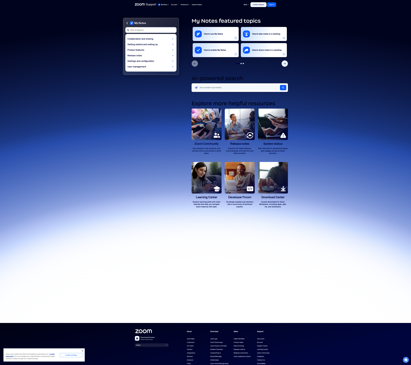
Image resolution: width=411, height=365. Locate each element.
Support (260, 331)
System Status (197, 5)
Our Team (190, 346)
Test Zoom (260, 339)
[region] (44, 355)
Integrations (191, 353)
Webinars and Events (241, 353)
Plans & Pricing (239, 346)
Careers (189, 349)
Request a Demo (239, 349)
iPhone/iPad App (215, 356)
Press (189, 363)
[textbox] (150, 30)
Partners (190, 356)
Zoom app (213, 339)
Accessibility (261, 363)
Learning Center (262, 349)
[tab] (238, 63)
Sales (236, 331)
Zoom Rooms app (216, 342)
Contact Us (261, 360)
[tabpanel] (216, 42)
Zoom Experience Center (242, 356)
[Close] (82, 350)
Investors (190, 360)
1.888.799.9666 (239, 339)
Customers (190, 342)
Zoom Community (263, 353)
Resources (184, 5)
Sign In (271, 5)
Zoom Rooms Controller (218, 346)
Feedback (260, 356)
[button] (150, 23)
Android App (214, 360)
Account (174, 5)
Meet (245, 5)
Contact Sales (238, 342)
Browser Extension (216, 349)
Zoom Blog (190, 339)
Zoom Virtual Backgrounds (219, 363)
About (189, 331)
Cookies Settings (71, 355)
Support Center (262, 346)
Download (214, 331)
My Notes (164, 5)
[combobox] (236, 87)
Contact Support (258, 5)
